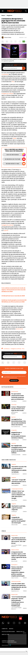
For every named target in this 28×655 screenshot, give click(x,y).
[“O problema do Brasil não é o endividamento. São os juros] (5, 537)
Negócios (9, 15)
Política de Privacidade (9, 377)
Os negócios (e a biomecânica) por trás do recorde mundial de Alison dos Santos (18, 422)
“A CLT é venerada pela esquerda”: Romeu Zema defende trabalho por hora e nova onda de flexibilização (18, 601)
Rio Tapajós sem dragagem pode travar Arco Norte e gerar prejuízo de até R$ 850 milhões (18, 449)
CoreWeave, (6, 348)
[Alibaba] (6, 490)
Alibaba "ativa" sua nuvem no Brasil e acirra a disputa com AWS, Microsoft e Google (18, 494)
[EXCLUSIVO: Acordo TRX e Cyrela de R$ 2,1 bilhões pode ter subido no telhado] (6, 466)
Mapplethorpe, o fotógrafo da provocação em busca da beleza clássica (18, 435)
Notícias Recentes (7, 387)
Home (3, 15)
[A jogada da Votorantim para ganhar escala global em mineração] (6, 517)
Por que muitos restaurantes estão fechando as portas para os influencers (17, 396)
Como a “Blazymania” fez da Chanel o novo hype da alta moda (18, 408)
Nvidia (14, 138)
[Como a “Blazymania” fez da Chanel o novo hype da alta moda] (5, 406)
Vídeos (3, 531)
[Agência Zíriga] (10, 645)
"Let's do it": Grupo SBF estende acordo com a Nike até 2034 (19, 481)
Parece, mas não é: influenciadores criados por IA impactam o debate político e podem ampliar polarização (18, 571)
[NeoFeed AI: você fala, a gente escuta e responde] (6, 505)
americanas (19, 329)
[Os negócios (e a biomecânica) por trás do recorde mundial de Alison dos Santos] (5, 418)
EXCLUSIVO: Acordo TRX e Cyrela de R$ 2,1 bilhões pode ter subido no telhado (19, 469)
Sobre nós (4, 628)
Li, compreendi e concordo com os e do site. (14, 377)
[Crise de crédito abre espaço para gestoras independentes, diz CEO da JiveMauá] (5, 583)
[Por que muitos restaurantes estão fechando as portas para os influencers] (5, 393)
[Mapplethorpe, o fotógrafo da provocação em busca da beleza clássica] (5, 432)
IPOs (13, 81)
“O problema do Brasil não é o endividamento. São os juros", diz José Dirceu (18, 540)
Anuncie (11, 628)
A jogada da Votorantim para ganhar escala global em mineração (18, 520)
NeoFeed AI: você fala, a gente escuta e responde (19, 508)
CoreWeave (5, 74)
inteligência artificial (7, 93)
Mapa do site (5, 634)
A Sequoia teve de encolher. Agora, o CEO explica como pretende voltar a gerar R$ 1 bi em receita (18, 555)
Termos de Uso (21, 376)
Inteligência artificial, (16, 348)
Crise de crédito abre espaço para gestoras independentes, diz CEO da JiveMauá (18, 586)
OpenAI (6, 230)
